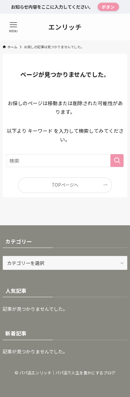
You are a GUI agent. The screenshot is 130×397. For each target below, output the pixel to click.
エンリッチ (65, 27)
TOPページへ (65, 185)
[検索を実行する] (117, 160)
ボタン (108, 7)
